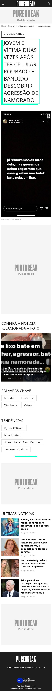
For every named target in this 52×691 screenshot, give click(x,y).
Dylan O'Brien (14, 428)
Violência (10, 405)
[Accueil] (26, 3)
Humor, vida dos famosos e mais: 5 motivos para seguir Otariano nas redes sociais (35, 524)
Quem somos (31, 667)
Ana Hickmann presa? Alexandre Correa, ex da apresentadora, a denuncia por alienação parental (34, 545)
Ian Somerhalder (16, 449)
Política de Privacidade (15, 667)
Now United (12, 435)
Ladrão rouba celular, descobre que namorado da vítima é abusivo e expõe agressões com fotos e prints (24, 371)
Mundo (9, 398)
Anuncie (42, 667)
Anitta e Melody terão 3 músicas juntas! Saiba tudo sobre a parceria (34, 563)
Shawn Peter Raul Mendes (22, 442)
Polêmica (27, 398)
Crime (28, 405)
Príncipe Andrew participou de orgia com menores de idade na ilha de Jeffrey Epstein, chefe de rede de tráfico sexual (35, 586)
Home (3, 26)
